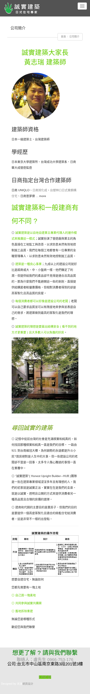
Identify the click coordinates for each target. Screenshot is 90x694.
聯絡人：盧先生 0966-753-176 (45, 659)
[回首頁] (24, 8)
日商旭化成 (39, 190)
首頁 (63, 36)
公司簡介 (74, 36)
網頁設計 (27, 683)
